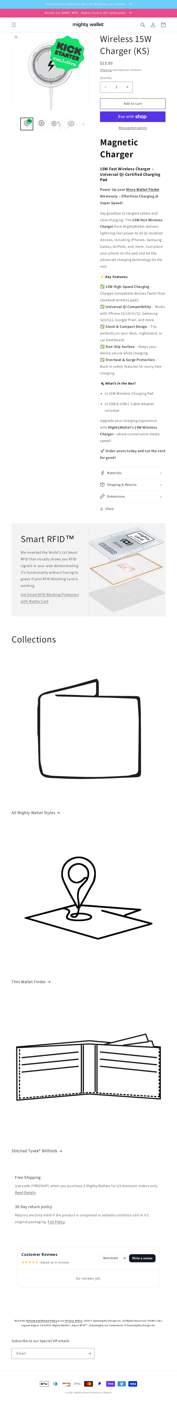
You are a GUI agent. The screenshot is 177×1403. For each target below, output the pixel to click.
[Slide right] (83, 124)
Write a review (142, 1258)
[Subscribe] (89, 1353)
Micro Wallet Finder (142, 189)
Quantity (106, 78)
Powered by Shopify (101, 1392)
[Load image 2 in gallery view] (41, 124)
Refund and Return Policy (41, 1320)
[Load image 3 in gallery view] (56, 124)
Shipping (106, 70)
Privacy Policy (73, 1320)
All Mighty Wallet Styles (33, 812)
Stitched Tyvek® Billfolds (34, 1150)
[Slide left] (17, 124)
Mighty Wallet (81, 1392)
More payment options (133, 127)
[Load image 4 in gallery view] (71, 124)
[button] (14, 25)
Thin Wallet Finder (29, 981)
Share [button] (109, 509)
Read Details (25, 1192)
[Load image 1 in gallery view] (27, 124)
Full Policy (56, 1221)
